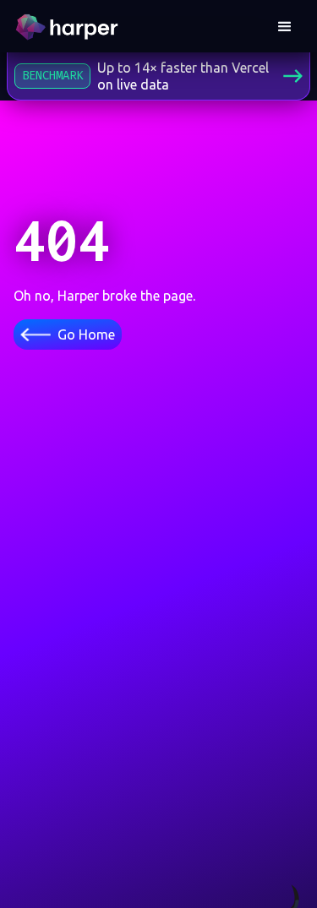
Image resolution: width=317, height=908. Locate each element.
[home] (69, 27)
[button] (285, 27)
